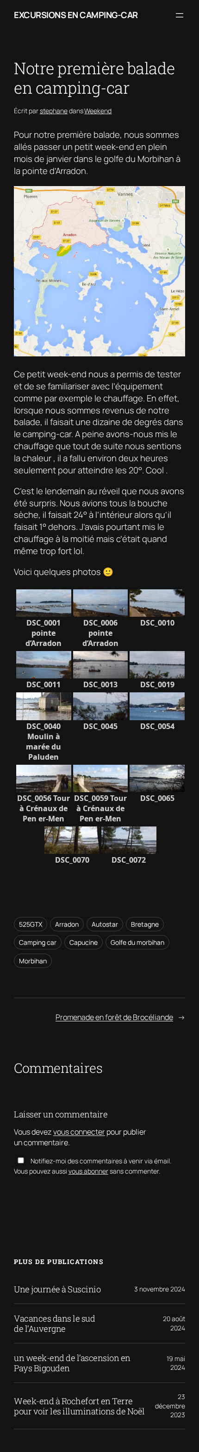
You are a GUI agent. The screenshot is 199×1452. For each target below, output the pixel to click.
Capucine (83, 942)
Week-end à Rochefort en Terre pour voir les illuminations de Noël (79, 1406)
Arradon (67, 924)
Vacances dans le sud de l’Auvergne (54, 1323)
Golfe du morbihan (137, 942)
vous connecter (79, 1132)
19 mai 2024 (176, 1363)
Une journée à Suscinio (57, 1289)
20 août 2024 (174, 1323)
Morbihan (33, 960)
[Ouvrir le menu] (179, 15)
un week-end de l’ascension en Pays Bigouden (72, 1363)
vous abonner (88, 1171)
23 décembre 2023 (170, 1405)
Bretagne (145, 924)
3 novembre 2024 (159, 1288)
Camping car (37, 942)
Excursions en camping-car (76, 15)
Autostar (105, 924)
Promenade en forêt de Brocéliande (114, 1017)
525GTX (30, 924)
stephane (54, 110)
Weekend (98, 110)
